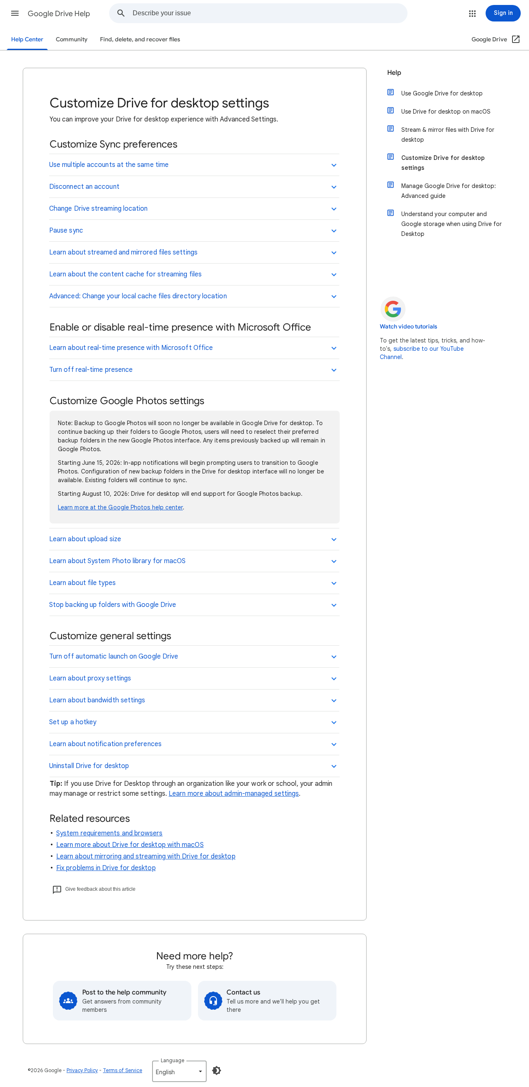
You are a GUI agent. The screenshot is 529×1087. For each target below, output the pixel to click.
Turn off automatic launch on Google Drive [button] (113, 656)
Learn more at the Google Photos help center (120, 507)
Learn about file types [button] (82, 583)
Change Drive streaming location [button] (98, 209)
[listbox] (179, 1071)
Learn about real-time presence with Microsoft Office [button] (131, 348)
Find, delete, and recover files (140, 39)
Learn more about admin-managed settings (234, 794)
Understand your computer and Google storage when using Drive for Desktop (451, 224)
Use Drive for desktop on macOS (446, 111)
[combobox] (270, 13)
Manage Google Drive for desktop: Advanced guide (448, 191)
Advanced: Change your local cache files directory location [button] (138, 296)
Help (394, 73)
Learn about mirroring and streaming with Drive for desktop (146, 856)
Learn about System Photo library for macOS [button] (117, 561)
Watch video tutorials (408, 326)
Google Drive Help (59, 13)
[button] (15, 13)
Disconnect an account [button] (84, 187)
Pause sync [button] (66, 230)
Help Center (27, 39)
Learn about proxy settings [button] (90, 678)
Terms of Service (122, 1070)
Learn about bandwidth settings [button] (97, 700)
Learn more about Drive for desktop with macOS (130, 845)
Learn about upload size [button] (85, 539)
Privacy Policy (82, 1070)
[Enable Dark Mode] (216, 1070)
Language (172, 1060)
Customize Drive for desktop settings (443, 162)
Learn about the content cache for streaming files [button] (125, 274)
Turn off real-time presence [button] (91, 370)
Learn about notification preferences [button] (105, 744)
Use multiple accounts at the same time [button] (109, 165)
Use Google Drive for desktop (442, 93)
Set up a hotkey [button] (72, 722)
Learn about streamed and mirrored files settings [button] (123, 252)
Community (72, 39)
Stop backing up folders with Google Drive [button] (112, 605)
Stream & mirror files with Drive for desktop (447, 134)
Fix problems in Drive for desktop (106, 868)
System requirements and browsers (109, 833)
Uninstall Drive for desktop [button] (89, 766)
